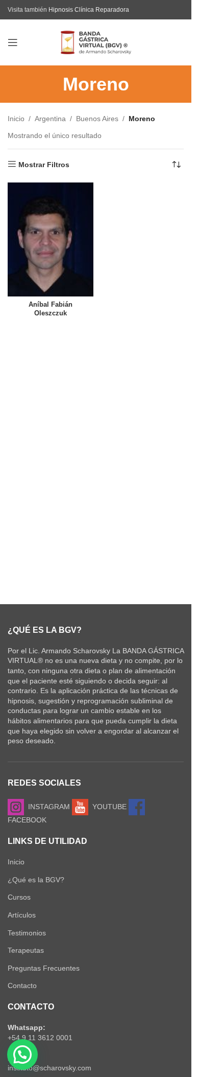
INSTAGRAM (47, 807)
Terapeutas (26, 950)
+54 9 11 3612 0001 (40, 1038)
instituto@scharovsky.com (49, 1068)
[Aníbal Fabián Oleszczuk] (50, 239)
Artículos (22, 915)
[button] (22, 1054)
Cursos (19, 897)
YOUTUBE (107, 807)
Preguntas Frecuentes (44, 968)
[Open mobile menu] (13, 42)
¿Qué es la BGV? (36, 880)
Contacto (22, 985)
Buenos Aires (97, 118)
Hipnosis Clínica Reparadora (88, 9)
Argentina (50, 118)
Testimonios (27, 933)
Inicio (16, 118)
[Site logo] (96, 42)
